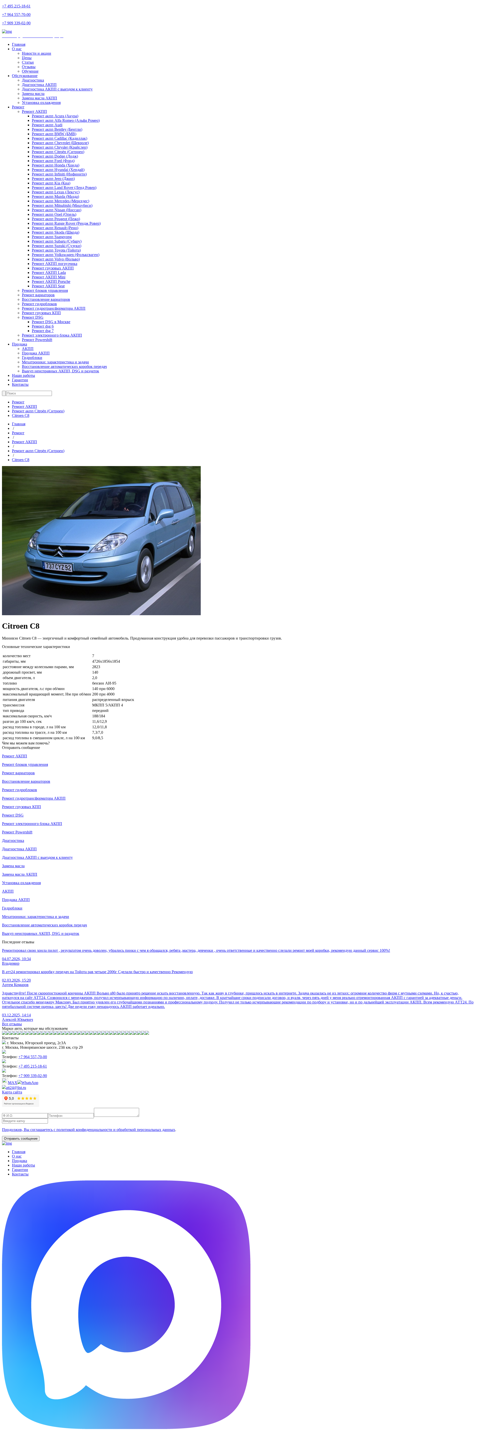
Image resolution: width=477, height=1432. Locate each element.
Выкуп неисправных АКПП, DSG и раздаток (60, 371)
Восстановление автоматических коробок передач (64, 366)
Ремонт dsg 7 (43, 331)
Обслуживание (25, 76)
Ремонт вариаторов (38, 295)
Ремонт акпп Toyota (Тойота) (56, 250)
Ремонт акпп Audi (47, 125)
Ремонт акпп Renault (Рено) (55, 228)
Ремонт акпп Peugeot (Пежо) (56, 219)
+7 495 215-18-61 (16, 6)
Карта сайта (12, 1092)
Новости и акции (36, 53)
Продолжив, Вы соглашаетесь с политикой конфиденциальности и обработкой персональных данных (88, 1130)
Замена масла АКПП (39, 98)
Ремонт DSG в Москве (51, 322)
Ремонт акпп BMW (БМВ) (54, 134)
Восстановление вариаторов (46, 299)
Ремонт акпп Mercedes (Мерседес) (60, 201)
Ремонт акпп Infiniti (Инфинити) (59, 174)
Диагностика (33, 80)
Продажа (19, 344)
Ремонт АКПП (34, 111)
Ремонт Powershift (37, 340)
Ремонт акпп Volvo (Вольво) (56, 259)
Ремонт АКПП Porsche (51, 281)
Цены (27, 58)
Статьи (28, 62)
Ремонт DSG (32, 317)
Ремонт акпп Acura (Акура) (55, 116)
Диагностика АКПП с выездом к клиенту (57, 89)
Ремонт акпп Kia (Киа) (51, 183)
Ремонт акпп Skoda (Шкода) (55, 232)
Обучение (30, 71)
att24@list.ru (16, 1087)
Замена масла (33, 93)
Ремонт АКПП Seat (48, 286)
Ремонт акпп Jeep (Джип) (53, 178)
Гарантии (20, 380)
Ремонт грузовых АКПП (53, 268)
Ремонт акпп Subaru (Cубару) (56, 241)
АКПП (28, 349)
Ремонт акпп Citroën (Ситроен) (58, 152)
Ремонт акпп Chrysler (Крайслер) (59, 147)
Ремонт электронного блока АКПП (52, 335)
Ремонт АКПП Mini (48, 277)
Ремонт (18, 107)
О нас (17, 49)
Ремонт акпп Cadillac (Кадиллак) (59, 138)
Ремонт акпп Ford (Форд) (53, 161)
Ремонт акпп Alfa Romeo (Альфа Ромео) (66, 120)
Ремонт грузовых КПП (41, 313)
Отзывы (29, 67)
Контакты (20, 384)
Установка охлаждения (41, 102)
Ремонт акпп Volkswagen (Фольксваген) (65, 255)
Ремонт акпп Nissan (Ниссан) (56, 210)
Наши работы (23, 375)
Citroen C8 (20, 415)
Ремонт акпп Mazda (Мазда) (55, 196)
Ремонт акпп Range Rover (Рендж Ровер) (66, 223)
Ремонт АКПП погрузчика (54, 263)
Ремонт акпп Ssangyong (52, 237)
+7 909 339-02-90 (16, 23)
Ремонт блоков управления (45, 290)
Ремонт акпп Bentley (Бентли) (57, 129)
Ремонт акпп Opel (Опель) (54, 214)
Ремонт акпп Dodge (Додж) (55, 156)
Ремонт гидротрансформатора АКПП (53, 308)
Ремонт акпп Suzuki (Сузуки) (56, 246)
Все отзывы (12, 1024)
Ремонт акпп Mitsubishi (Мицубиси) (62, 205)
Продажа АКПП (36, 353)
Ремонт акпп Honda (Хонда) (55, 165)
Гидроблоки (32, 357)
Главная (18, 44)
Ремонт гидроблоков (39, 304)
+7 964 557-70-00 (16, 14)
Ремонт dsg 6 (43, 326)
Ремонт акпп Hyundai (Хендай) (58, 170)
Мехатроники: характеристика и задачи (55, 362)
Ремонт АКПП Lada (49, 272)
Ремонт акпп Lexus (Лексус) (56, 192)
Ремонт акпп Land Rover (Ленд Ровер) (64, 187)
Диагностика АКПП (39, 85)
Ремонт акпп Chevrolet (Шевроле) (60, 143)
